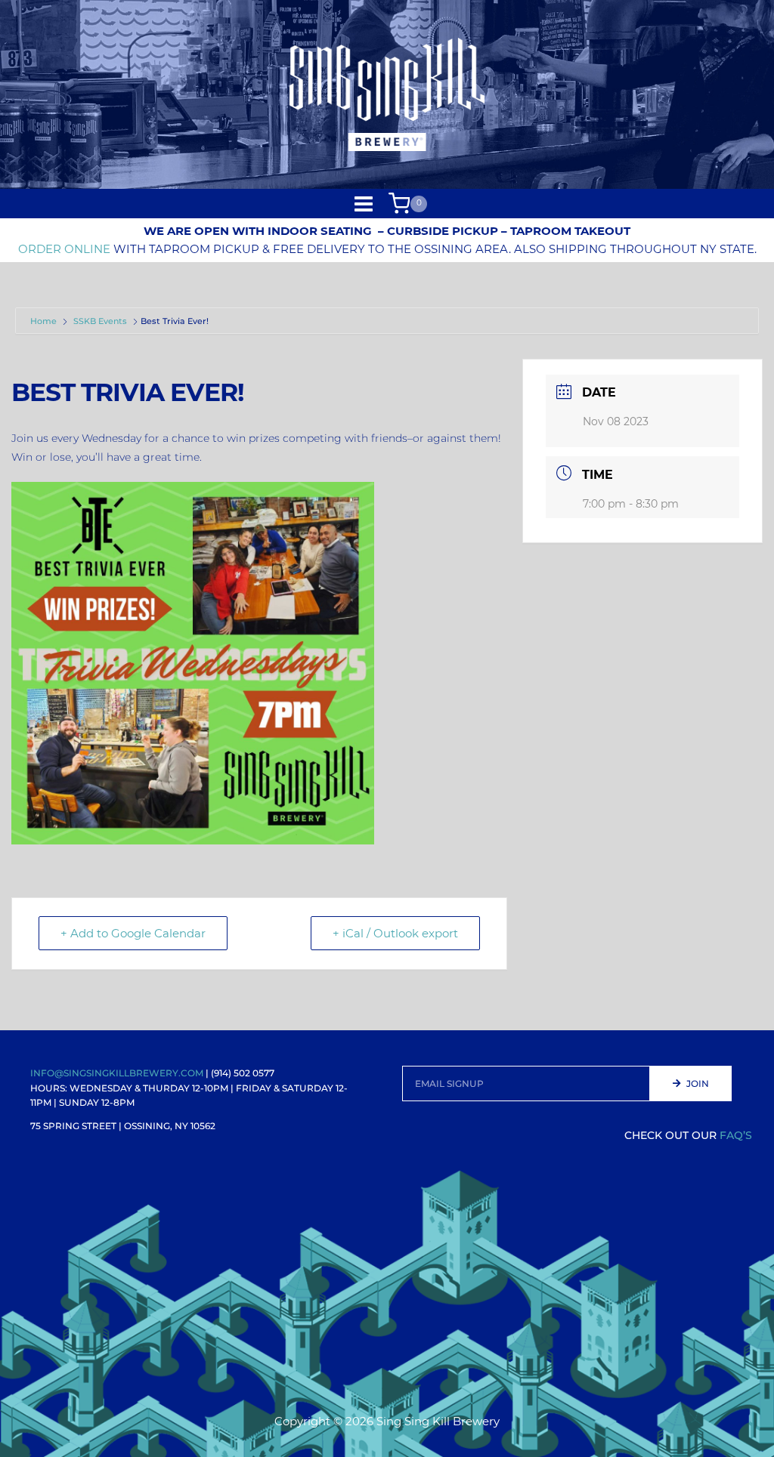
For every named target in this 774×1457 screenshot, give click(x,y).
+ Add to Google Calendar (133, 933)
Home (44, 321)
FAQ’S (736, 1135)
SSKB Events (100, 321)
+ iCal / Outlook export (395, 933)
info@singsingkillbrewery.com (116, 1073)
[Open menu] (364, 203)
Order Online (64, 249)
